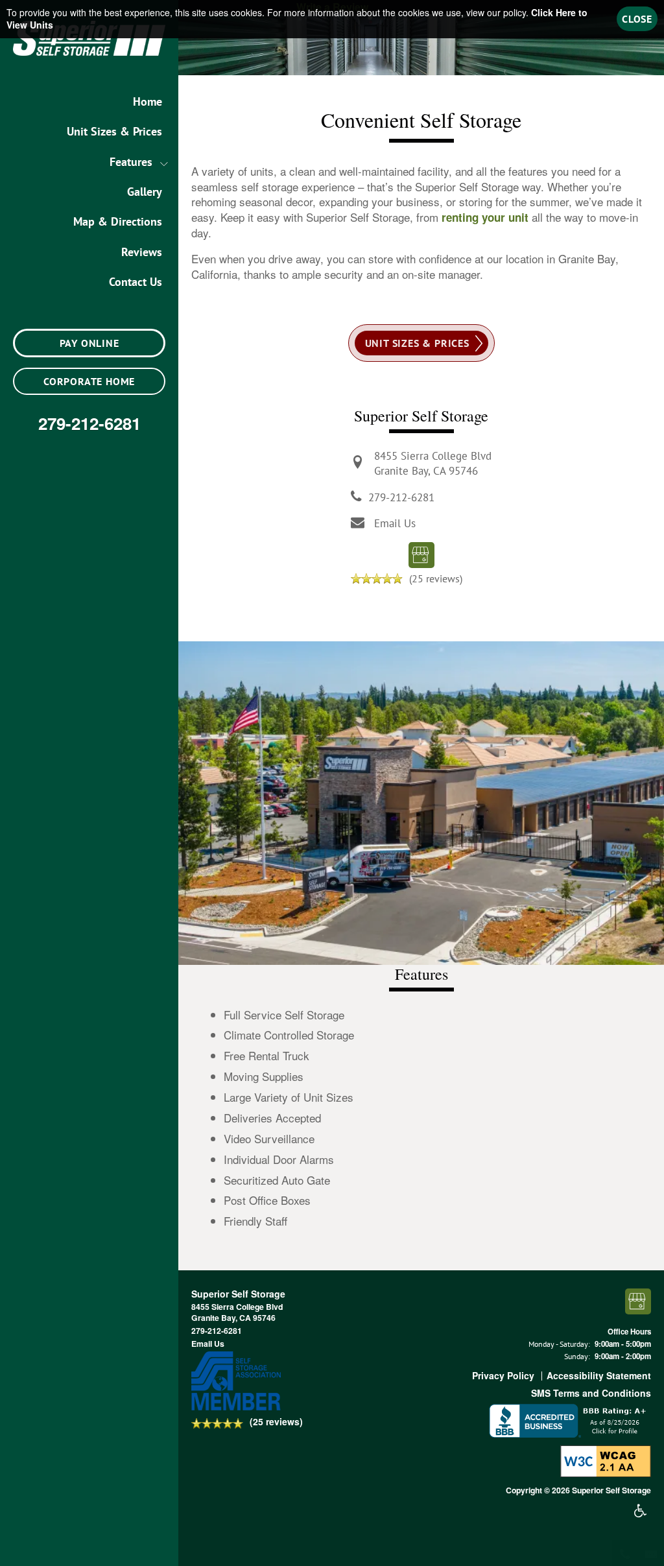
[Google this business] (421, 553)
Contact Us (135, 281)
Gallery (144, 191)
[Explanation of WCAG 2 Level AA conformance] (605, 1460)
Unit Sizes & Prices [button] (417, 343)
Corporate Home (89, 381)
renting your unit (485, 217)
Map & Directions (117, 221)
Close (637, 18)
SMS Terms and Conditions (591, 1392)
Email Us (395, 523)
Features (131, 161)
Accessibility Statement (599, 1375)
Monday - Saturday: (559, 1344)
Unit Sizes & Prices (114, 131)
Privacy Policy (503, 1375)
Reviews (141, 251)
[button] (89, 343)
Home (147, 101)
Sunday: (577, 1356)
